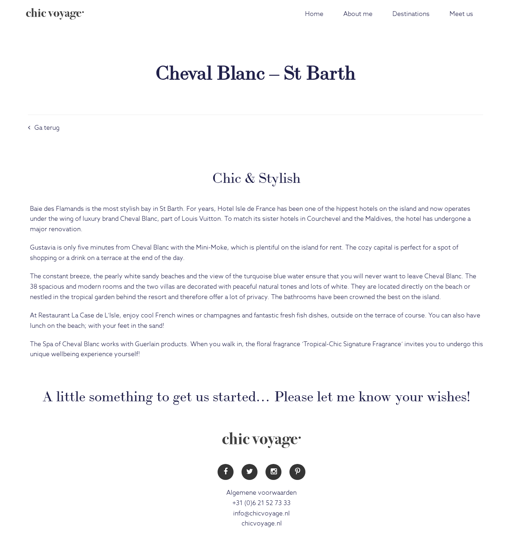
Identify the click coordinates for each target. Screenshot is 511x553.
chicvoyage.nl (262, 523)
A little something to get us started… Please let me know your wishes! (256, 395)
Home (314, 14)
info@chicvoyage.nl (261, 513)
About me (357, 14)
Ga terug (46, 128)
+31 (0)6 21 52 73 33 (261, 503)
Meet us (461, 14)
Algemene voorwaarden (261, 493)
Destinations (411, 14)
